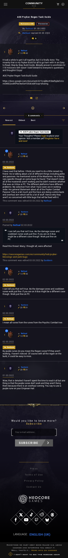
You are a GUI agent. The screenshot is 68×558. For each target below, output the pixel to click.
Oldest (21, 120)
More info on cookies (44, 550)
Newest (9, 120)
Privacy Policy (34, 481)
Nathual (29, 29)
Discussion (43, 24)
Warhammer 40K (27, 24)
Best (33, 120)
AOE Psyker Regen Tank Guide (36, 132)
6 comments (34, 115)
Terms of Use (34, 475)
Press (34, 468)
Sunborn (48, 260)
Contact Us (34, 487)
